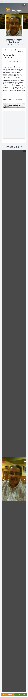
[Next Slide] (24, 479)
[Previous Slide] (3, 479)
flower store (19, 99)
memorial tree (20, 98)
